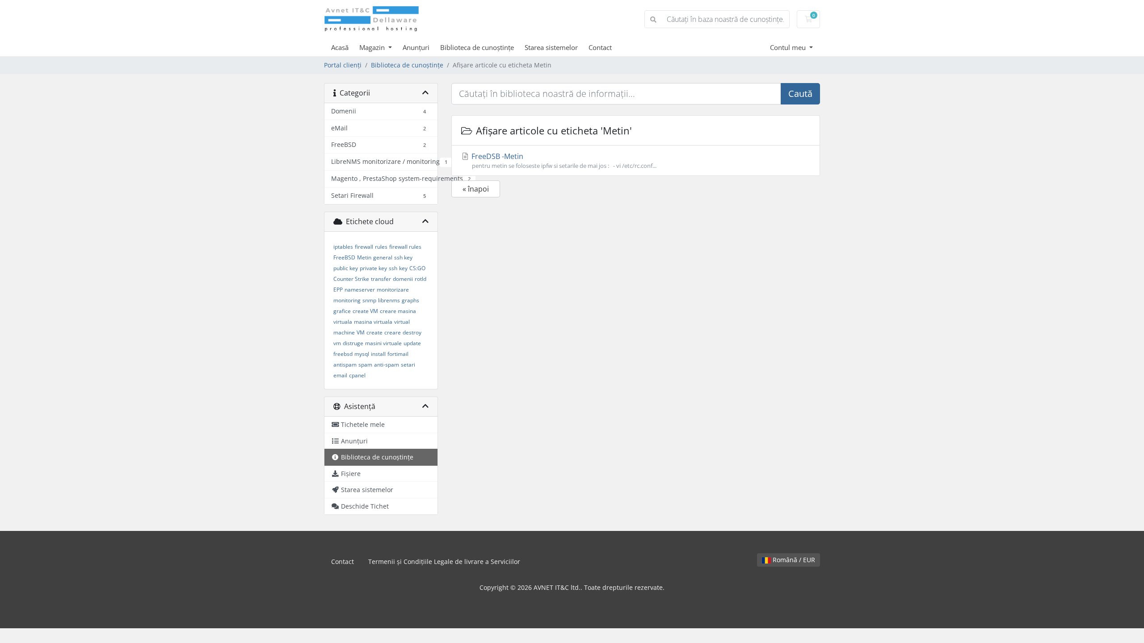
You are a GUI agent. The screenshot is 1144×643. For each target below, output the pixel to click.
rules (381, 247)
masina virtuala (373, 322)
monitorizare (393, 289)
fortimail (397, 354)
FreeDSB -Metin (563, 160)
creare (392, 332)
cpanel (357, 375)
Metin (364, 257)
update (412, 343)
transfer (381, 279)
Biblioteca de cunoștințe (477, 47)
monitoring (347, 300)
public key (345, 268)
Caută (800, 94)
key (403, 268)
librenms (389, 300)
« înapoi (476, 189)
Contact (600, 47)
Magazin (373, 47)
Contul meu (789, 47)
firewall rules (405, 247)
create (374, 332)
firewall (364, 247)
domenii (403, 279)
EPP (338, 289)
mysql (361, 354)
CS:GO (417, 268)
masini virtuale (383, 343)
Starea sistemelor (551, 47)
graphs (410, 300)
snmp (369, 300)
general (382, 257)
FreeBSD (344, 257)
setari (408, 364)
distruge (353, 343)
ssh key (403, 257)
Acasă (340, 47)
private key (373, 268)
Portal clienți (343, 65)
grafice (342, 311)
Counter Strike (351, 279)
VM (361, 332)
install (378, 354)
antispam (345, 364)
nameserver (360, 289)
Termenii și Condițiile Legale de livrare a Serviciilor (444, 561)
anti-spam (386, 364)
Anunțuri (416, 47)
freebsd (343, 354)
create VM (365, 311)
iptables (343, 247)
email (340, 375)
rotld (420, 279)
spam (365, 364)
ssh (393, 268)
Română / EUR (793, 559)
